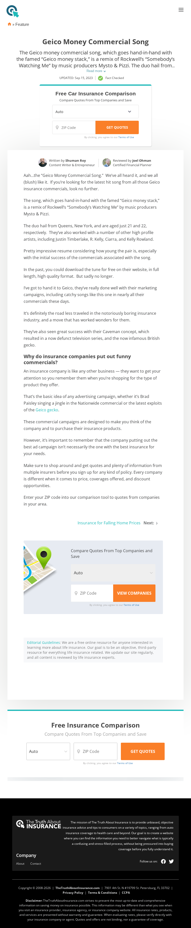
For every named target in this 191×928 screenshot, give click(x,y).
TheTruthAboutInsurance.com (77, 888)
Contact (35, 864)
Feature (22, 24)
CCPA (126, 892)
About (20, 864)
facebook (163, 861)
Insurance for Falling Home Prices (109, 523)
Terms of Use (126, 137)
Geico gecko (47, 410)
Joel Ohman (141, 160)
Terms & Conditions (102, 892)
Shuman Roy (75, 160)
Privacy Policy (73, 892)
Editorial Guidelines (43, 642)
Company (26, 855)
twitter (171, 861)
